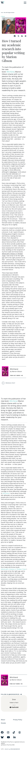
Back (3, 16)
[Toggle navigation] (24, 2)
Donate (3, 723)
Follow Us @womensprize (10, 694)
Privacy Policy (17, 720)
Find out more (15, 375)
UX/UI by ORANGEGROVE (12, 749)
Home (2, 12)
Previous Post (10, 383)
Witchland (10, 71)
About (3, 720)
